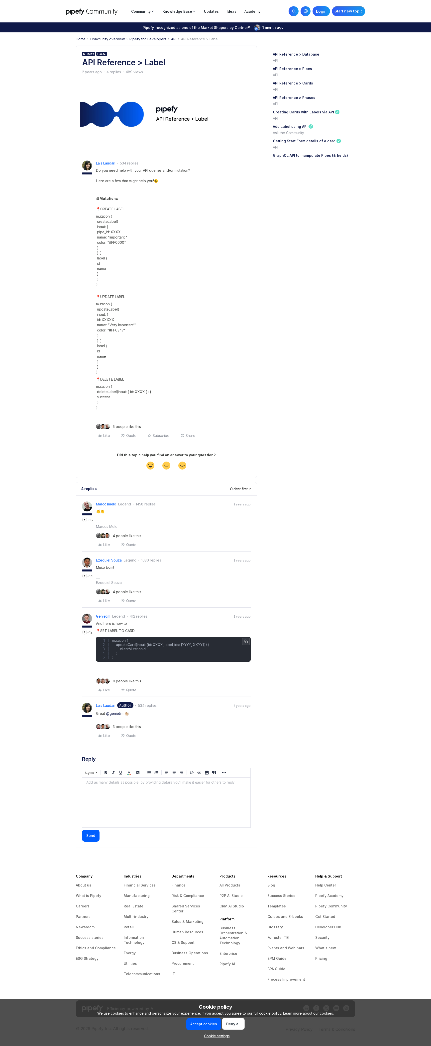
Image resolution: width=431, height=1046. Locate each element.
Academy (252, 11)
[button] (348, 11)
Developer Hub (328, 927)
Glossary (275, 927)
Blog (271, 885)
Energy (130, 953)
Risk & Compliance (188, 895)
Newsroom (85, 927)
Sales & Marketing (188, 921)
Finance (179, 885)
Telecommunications (142, 974)
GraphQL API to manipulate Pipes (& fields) (310, 155)
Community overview (107, 39)
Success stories (90, 937)
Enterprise (228, 953)
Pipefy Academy (329, 895)
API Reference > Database (296, 54)
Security (322, 937)
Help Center (325, 885)
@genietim (114, 713)
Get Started (325, 916)
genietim (103, 616)
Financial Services (140, 885)
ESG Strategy (87, 958)
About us (83, 885)
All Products (229, 885)
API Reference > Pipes (292, 69)
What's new (325, 948)
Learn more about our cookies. (308, 1013)
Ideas (231, 11)
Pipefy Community (331, 906)
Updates (211, 11)
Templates (276, 906)
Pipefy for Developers (147, 39)
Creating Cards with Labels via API (303, 112)
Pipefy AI (227, 964)
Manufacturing (137, 895)
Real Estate (133, 906)
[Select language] (306, 11)
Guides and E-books (285, 916)
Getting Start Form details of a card (304, 141)
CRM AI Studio (231, 906)
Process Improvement (286, 979)
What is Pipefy (88, 895)
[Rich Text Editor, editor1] (166, 802)
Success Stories (281, 895)
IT (173, 974)
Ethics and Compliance (96, 948)
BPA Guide (276, 969)
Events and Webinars (285, 948)
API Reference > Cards (293, 83)
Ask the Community (288, 133)
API (173, 39)
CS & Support (183, 942)
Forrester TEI (278, 937)
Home (81, 39)
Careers (83, 906)
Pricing (321, 958)
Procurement (183, 963)
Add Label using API (290, 126)
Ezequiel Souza (109, 560)
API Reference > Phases (294, 97)
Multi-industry (136, 916)
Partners (83, 916)
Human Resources (187, 932)
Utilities (130, 963)
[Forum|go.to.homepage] (97, 11)
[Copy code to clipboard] (246, 641)
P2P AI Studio (231, 895)
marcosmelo (106, 504)
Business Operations (190, 953)
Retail (129, 927)
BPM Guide (277, 958)
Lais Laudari (105, 163)
